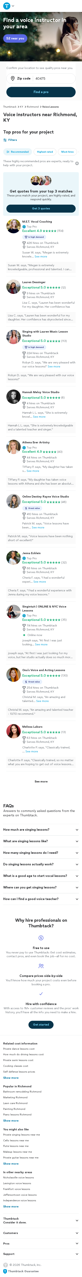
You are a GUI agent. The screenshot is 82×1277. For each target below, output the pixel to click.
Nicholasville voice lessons (18, 1177)
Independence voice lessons (19, 1200)
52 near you (15, 38)
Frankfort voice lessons (16, 1189)
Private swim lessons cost (18, 1060)
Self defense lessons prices (19, 1071)
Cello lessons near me (16, 1140)
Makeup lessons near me (17, 1151)
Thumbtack (9, 106)
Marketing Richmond (15, 1097)
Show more (11, 1078)
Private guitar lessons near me (20, 1157)
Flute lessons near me (15, 1146)
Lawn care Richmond (15, 1103)
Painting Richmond (14, 1109)
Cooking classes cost (15, 1066)
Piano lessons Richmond (17, 1114)
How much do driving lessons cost (23, 1054)
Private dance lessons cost (19, 1048)
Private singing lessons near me (21, 1134)
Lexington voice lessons (17, 1183)
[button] (29, 227)
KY (21, 106)
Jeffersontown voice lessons (20, 1195)
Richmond (33, 106)
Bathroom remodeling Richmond (22, 1091)
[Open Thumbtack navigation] (9, 6)
